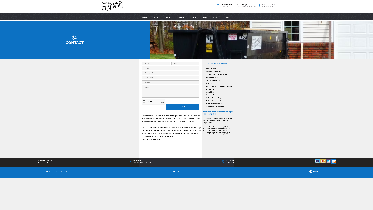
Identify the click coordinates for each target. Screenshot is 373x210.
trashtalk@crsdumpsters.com (246, 6)
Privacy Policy (172, 171)
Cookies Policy (190, 171)
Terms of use (201, 171)
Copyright (181, 171)
